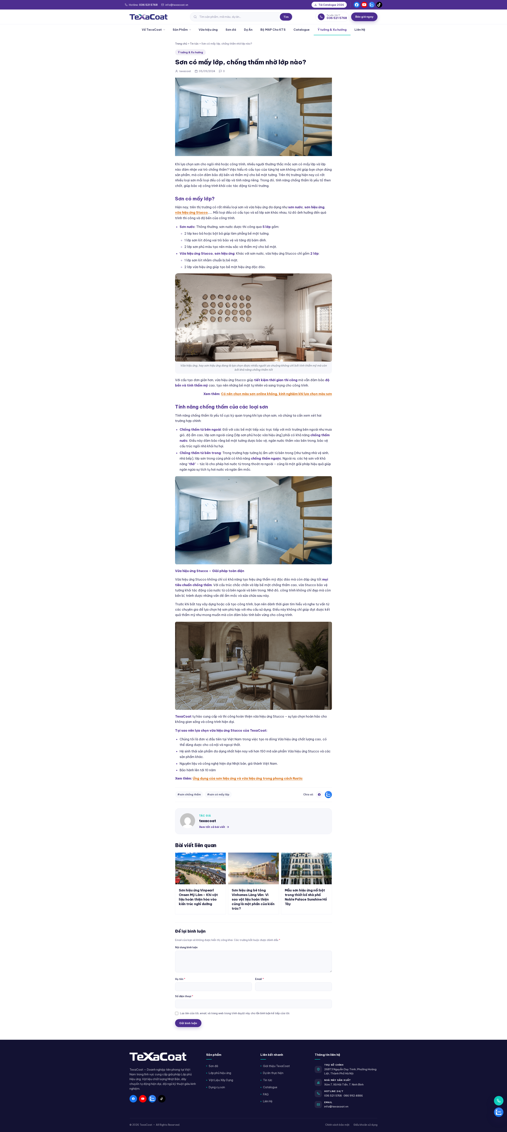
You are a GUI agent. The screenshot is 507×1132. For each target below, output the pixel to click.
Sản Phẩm (180, 29)
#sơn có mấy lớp (218, 794)
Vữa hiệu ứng (208, 29)
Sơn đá (231, 29)
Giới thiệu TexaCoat (276, 1066)
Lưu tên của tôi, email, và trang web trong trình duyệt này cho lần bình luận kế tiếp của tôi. (235, 1013)
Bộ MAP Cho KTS (272, 29)
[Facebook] (357, 5)
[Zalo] (372, 5)
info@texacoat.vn (336, 1106)
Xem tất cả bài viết (212, 827)
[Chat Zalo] (498, 1112)
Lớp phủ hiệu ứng (220, 1073)
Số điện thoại (184, 996)
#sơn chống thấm (189, 794)
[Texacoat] (149, 17)
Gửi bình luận (188, 1023)
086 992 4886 (353, 1095)
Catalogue (302, 29)
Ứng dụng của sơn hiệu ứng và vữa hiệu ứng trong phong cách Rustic (248, 778)
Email (259, 979)
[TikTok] (379, 5)
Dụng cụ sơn (217, 1087)
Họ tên (180, 979)
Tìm (286, 16)
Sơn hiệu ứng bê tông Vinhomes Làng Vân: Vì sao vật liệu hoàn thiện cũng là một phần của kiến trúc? (253, 899)
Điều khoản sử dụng (365, 1124)
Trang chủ (181, 43)
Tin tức (194, 43)
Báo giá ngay (364, 16)
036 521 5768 (333, 1095)
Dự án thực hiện (273, 1073)
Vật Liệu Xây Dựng (221, 1080)
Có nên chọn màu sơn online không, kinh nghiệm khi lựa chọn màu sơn (276, 394)
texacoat (207, 821)
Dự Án (248, 29)
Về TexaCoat (152, 29)
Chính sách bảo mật (337, 1124)
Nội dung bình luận (186, 947)
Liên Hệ (360, 29)
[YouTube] (364, 5)
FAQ (266, 1094)
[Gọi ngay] (498, 1100)
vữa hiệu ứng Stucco (191, 212)
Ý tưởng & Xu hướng (332, 29)
